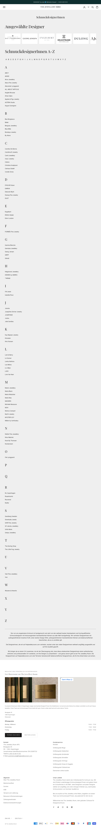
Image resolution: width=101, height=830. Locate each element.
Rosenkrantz (9, 496)
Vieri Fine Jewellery (11, 574)
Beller (6, 122)
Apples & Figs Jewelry (12, 99)
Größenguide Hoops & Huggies (63, 764)
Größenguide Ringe (59, 748)
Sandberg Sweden (11, 516)
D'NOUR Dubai (9, 185)
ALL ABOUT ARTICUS (12, 89)
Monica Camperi (10, 411)
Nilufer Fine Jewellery (12, 434)
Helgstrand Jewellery (12, 271)
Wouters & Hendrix (11, 590)
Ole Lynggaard (9, 457)
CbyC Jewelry (9, 159)
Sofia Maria (8, 529)
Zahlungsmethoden (9, 799)
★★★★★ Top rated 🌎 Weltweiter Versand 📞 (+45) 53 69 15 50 (50, 2)
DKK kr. (7, 818)
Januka (7, 308)
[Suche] (93, 7)
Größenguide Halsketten (61, 751)
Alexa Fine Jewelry (11, 83)
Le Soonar (8, 358)
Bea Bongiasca (9, 119)
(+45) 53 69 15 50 (15, 753)
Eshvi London (9, 218)
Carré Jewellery (10, 155)
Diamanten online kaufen (61, 770)
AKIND (7, 76)
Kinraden (8, 338)
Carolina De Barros (11, 149)
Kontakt (55, 744)
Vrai (6, 577)
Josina (7, 318)
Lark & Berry (9, 355)
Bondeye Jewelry (10, 132)
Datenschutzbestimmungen (12, 803)
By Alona (8, 135)
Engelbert (8, 212)
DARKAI (7, 188)
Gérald (7, 258)
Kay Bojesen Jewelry (11, 335)
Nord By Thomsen (11, 440)
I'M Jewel (8, 291)
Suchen (5, 786)
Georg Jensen (9, 251)
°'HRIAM (7, 278)
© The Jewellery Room (11, 824)
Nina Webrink (9, 437)
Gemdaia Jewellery (11, 248)
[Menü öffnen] (4, 7)
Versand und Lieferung (10, 793)
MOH (6, 407)
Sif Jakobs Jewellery (11, 526)
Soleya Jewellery (10, 532)
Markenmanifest (8, 783)
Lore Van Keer (9, 374)
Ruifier (7, 503)
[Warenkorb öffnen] (97, 7)
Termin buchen (13, 735)
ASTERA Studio (10, 102)
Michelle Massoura (11, 404)
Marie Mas (8, 398)
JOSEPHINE (9, 315)
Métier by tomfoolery (11, 420)
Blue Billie (8, 129)
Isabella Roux (9, 295)
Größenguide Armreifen (60, 757)
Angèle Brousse (10, 92)
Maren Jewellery (10, 388)
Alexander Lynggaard (12, 86)
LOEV (6, 371)
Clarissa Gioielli (9, 168)
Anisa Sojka (8, 96)
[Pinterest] (67, 807)
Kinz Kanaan (9, 341)
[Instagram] (62, 807)
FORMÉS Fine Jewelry (12, 232)
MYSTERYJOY (9, 417)
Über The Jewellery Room (11, 780)
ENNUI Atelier (9, 215)
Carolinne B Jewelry (11, 152)
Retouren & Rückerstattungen (12, 796)
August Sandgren (10, 105)
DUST (7, 198)
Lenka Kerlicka (9, 361)
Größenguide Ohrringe (60, 761)
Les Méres (8, 364)
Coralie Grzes (9, 172)
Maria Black (8, 391)
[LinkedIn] (71, 807)
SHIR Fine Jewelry (11, 523)
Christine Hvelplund (11, 165)
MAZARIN (8, 401)
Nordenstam (9, 444)
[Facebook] (53, 807)
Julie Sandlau (9, 321)
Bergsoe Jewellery (11, 125)
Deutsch (18, 818)
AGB (4, 789)
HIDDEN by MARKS (11, 275)
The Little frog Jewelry (12, 549)
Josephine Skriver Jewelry (13, 311)
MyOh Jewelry (9, 414)
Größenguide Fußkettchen (61, 767)
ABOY (7, 73)
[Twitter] (58, 807)
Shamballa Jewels (10, 519)
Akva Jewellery (10, 79)
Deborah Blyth (9, 192)
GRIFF (7, 255)
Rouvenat (8, 499)
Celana (7, 162)
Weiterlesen (30, 735)
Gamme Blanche (10, 245)
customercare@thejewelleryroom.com (20, 756)
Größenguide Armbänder (61, 754)
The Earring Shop (10, 546)
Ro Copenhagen (10, 493)
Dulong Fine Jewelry (11, 195)
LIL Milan (8, 368)
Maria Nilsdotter (10, 394)
